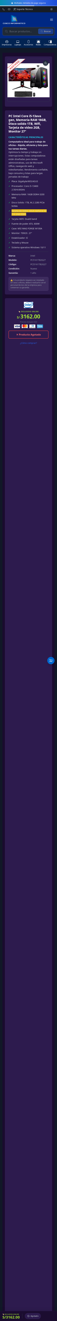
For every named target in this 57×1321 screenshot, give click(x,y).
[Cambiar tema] (51, 9)
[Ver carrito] (51, 660)
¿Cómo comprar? (28, 343)
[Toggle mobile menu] (51, 20)
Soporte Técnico (23, 9)
